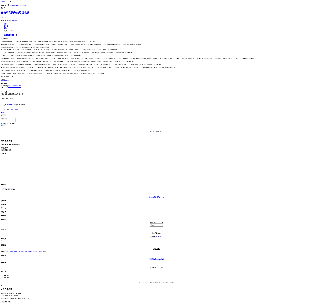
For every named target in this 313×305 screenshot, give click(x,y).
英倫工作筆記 (15, 109)
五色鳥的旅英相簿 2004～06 (156, 197)
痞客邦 (11, 105)
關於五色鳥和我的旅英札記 (14, 85)
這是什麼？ (159, 236)
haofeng (3, 95)
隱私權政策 (165, 282)
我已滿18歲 (4, 301)
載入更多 (3, 115)
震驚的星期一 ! (10, 35)
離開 (9, 301)
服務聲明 (172, 282)
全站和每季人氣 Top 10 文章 (14, 87)
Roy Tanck (4, 188)
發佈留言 (3, 125)
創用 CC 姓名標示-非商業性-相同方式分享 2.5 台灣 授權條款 (25, 251)
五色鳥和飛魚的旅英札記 (15, 12)
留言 (15, 105)
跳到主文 (3, 17)
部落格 (6, 26)
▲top (2, 112)
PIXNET (144, 282)
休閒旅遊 (14, 20)
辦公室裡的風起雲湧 (5, 80)
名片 (5, 28)
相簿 (5, 24)
